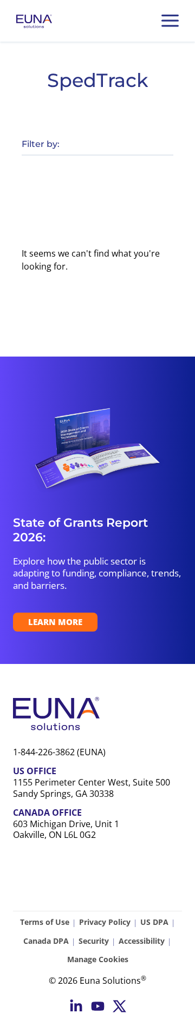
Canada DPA (46, 941)
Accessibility (142, 941)
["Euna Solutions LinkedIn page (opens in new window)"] (76, 1006)
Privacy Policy (105, 922)
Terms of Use (44, 922)
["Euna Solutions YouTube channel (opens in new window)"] (98, 1006)
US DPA (154, 922)
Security (94, 941)
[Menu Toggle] (170, 20)
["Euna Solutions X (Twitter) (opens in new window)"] (119, 1006)
